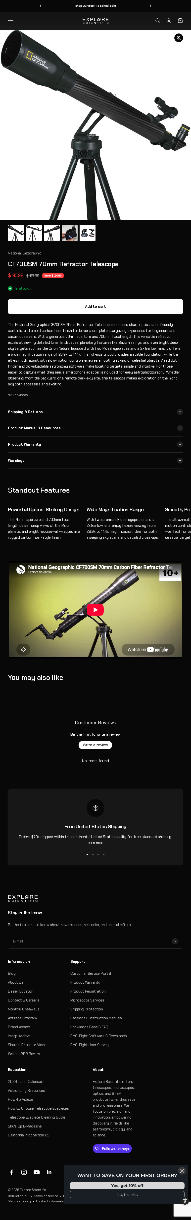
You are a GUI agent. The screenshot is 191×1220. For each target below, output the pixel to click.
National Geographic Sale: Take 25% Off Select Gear (96, 5)
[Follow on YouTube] (36, 1172)
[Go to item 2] (34, 233)
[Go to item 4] (70, 233)
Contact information (51, 1201)
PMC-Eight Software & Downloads (98, 1035)
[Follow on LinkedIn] (49, 1172)
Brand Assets (19, 1027)
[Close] (182, 1171)
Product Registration (88, 991)
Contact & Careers (23, 1000)
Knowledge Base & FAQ (89, 1027)
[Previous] (40, 5)
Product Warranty (85, 982)
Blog (11, 973)
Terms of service (46, 1196)
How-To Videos (20, 1099)
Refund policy (18, 1196)
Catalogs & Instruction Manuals (96, 1018)
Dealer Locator (20, 991)
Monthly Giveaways (23, 1009)
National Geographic (24, 253)
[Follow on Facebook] (11, 1172)
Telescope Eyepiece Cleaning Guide (36, 1117)
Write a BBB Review (24, 1053)
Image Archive (19, 1035)
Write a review (95, 745)
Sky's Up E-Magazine (25, 1126)
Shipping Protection (86, 1009)
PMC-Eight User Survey (89, 1044)
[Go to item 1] (16, 233)
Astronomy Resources (26, 1090)
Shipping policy (19, 1201)
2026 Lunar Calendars (26, 1081)
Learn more (95, 842)
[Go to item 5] (88, 233)
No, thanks (127, 1194)
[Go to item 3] (52, 233)
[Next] (150, 5)
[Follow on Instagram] (24, 1172)
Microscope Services (87, 1000)
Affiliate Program (22, 1018)
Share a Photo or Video (27, 1044)
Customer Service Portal (90, 973)
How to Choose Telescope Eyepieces (38, 1108)
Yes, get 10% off (127, 1185)
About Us (15, 982)
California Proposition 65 (28, 1135)
